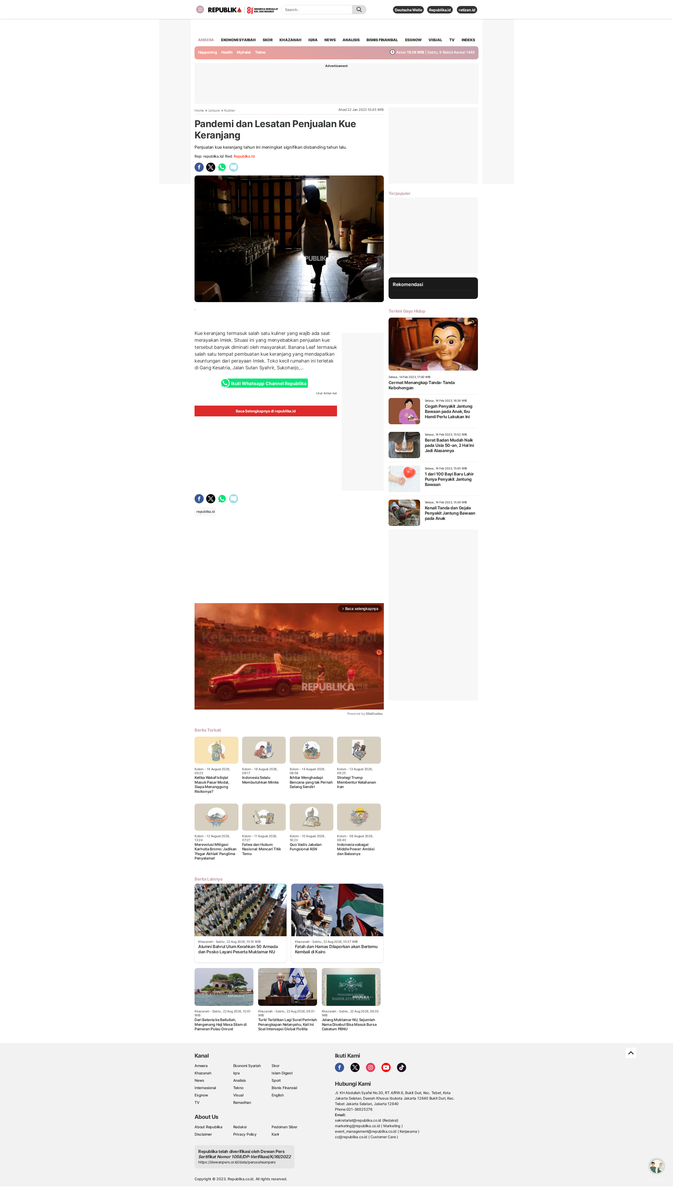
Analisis (239, 1080)
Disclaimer (203, 1134)
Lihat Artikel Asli (326, 393)
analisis (351, 40)
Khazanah (203, 1073)
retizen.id (467, 10)
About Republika (208, 1127)
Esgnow (201, 1095)
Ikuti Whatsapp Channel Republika (268, 383)
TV (452, 40)
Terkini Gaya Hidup (407, 311)
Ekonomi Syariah (238, 40)
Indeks (468, 40)
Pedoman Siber (284, 1127)
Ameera (201, 1065)
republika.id (244, 156)
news (329, 40)
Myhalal (244, 52)
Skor (275, 1065)
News (199, 1080)
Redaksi (240, 1127)
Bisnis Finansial (382, 40)
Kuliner (229, 110)
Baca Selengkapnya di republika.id (265, 411)
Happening (207, 52)
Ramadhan (242, 1102)
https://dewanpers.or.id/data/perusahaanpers (237, 1162)
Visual (238, 1095)
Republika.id (440, 10)
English (278, 1095)
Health (227, 52)
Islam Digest (282, 1073)
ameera (206, 40)
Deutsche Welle (408, 10)
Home (199, 110)
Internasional (205, 1087)
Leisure (214, 110)
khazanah (290, 40)
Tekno (260, 52)
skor (267, 40)
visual (435, 40)
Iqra (236, 1073)
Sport (276, 1080)
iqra (312, 40)
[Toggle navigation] (200, 9)
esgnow (413, 40)
